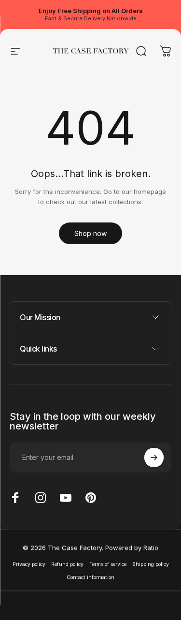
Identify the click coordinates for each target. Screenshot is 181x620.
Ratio (150, 547)
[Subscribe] (154, 457)
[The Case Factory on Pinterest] (91, 497)
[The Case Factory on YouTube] (65, 497)
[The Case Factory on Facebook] (15, 497)
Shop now (90, 233)
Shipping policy (150, 564)
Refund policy (67, 564)
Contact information (90, 577)
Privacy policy (29, 564)
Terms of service (107, 564)
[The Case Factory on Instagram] (40, 497)
